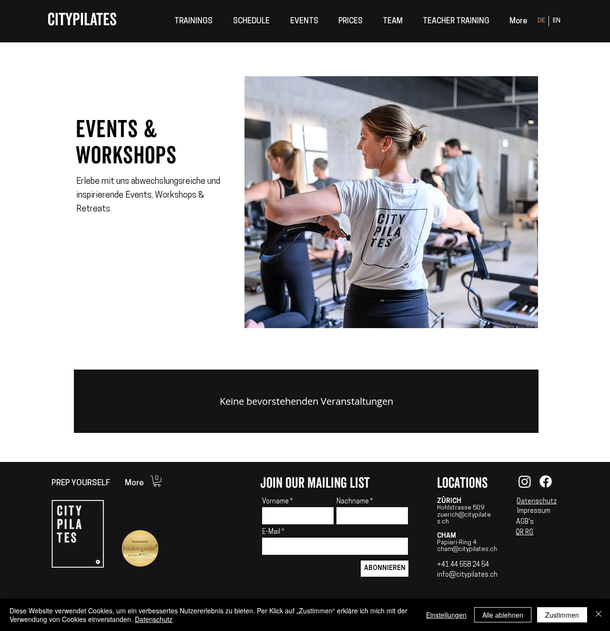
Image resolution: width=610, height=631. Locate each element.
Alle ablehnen (502, 615)
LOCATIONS (462, 483)
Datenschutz (537, 501)
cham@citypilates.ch (467, 549)
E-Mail (272, 532)
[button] (193, 21)
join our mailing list (315, 483)
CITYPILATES (82, 20)
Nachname (352, 502)
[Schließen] (598, 614)
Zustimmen (562, 615)
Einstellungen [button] (446, 615)
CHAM (446, 536)
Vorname (275, 502)
